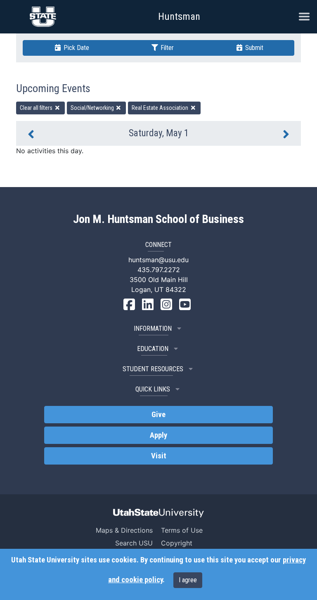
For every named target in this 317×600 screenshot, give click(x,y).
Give (158, 414)
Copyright (176, 543)
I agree (188, 580)
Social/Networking (93, 107)
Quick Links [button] (152, 389)
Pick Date (75, 48)
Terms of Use (182, 530)
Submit (253, 48)
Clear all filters (37, 107)
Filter (166, 48)
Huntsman (179, 16)
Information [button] (153, 328)
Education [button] (152, 348)
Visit (158, 455)
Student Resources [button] (153, 368)
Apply (158, 435)
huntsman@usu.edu (158, 260)
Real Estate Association (160, 107)
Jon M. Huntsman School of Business (158, 219)
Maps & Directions (124, 530)
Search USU (134, 543)
